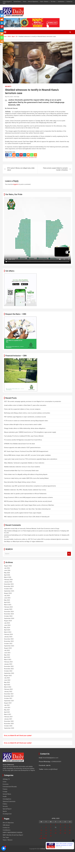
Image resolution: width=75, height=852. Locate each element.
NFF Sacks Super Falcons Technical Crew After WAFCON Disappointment (26, 451)
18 (60, 830)
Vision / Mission (44, 1)
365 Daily (16, 96)
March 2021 (7, 714)
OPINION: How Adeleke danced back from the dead (19, 444)
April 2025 (7, 602)
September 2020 (9, 728)
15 (46, 830)
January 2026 (8, 582)
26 (65, 833)
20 (70, 830)
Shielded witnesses (22, 157)
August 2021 (8, 703)
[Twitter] (10, 154)
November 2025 (9, 586)
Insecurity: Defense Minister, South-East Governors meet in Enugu (39, 528)
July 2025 (7, 595)
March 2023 (7, 659)
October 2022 (8, 671)
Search (69, 554)
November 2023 (9, 641)
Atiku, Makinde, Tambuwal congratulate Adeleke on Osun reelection (24, 463)
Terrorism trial (32, 157)
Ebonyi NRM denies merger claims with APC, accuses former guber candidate (27, 455)
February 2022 (8, 689)
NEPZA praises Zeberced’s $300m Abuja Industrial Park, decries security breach (28, 501)
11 (60, 827)
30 (50, 836)
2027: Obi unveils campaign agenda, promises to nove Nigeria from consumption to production (32, 401)
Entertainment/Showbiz (10, 786)
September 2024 (9, 618)
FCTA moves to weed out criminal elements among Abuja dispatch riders (26, 420)
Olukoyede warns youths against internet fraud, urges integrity (22, 513)
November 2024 (9, 614)
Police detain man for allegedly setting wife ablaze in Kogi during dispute (25, 474)
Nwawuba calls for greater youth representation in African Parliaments (25, 493)
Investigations (7, 799)
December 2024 (9, 611)
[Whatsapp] (31, 154)
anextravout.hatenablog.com (12, 535)
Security (8, 86)
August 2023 (8, 648)
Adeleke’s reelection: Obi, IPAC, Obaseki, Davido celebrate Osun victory (25, 490)
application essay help (10, 528)
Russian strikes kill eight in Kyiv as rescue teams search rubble (23, 424)
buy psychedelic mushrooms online (14, 539)
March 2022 (7, 687)
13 (70, 827)
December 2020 (9, 721)
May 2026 (7, 573)
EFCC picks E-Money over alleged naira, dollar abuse (21, 169)
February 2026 (8, 579)
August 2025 (8, 593)
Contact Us (69, 1)
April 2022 (7, 685)
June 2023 (7, 653)
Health (5, 796)
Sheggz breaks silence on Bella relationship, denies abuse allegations (24, 428)
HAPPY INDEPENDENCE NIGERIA (12, 832)
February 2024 (8, 634)
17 (55, 830)
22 (46, 833)
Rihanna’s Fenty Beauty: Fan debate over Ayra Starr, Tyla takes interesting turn (27, 509)
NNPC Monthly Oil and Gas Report (13, 835)
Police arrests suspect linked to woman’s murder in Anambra (55, 169)
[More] (35, 154)
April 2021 (7, 712)
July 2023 (7, 650)
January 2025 (8, 609)
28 (41, 836)
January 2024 (8, 637)
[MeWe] (24, 154)
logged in (15, 184)
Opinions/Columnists (9, 801)
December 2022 (9, 666)
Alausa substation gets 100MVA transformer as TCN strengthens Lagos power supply (30, 432)
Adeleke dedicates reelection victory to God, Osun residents (22, 467)
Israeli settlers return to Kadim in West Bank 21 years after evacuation (25, 405)
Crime (4, 782)
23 (50, 833)
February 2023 (8, 662)
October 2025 (8, 589)
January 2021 (8, 719)
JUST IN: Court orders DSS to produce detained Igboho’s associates (48, 539)
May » (45, 838)
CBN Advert (6, 825)
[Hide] (0, 44)
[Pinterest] (21, 154)
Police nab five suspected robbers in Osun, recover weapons (22, 409)
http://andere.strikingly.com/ (12, 531)
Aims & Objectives (33, 1)
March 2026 (7, 577)
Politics (5, 804)
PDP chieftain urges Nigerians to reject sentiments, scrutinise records (25, 417)
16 (50, 830)
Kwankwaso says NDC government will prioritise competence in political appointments (30, 486)
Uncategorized (7, 814)
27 (70, 833)
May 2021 (7, 710)
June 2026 (7, 570)
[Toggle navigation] (5, 32)
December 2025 (9, 584)
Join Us (48, 765)
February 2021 (8, 717)
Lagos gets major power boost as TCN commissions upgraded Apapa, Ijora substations (30, 459)
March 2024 (7, 632)
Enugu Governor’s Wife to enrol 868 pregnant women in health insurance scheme (28, 497)
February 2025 (8, 607)
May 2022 (7, 682)
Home (24, 1)
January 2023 (8, 664)
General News (17, 1)
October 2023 (8, 643)
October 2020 (8, 726)
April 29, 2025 (9, 96)
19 (65, 830)
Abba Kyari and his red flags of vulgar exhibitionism (28, 541)
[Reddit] (14, 154)
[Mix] (28, 154)
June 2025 (7, 598)
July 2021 (7, 705)
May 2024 (7, 627)
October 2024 (8, 616)
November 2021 (9, 696)
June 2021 (7, 707)
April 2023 (7, 657)
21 (41, 833)
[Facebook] (6, 154)
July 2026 (7, 568)
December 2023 (9, 639)
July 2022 (7, 678)
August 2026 (8, 566)
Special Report (7, 809)
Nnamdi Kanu (12, 157)
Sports (5, 811)
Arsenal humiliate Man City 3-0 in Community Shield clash (21, 470)
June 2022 (7, 680)
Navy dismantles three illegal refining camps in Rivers (20, 482)
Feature (5, 789)
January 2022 (8, 691)
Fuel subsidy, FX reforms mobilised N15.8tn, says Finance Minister (24, 436)
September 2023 (9, 646)
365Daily (42, 849)
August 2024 (8, 621)
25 (60, 833)
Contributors (61, 1)
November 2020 (9, 723)
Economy (5, 784)
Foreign (5, 791)
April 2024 (7, 630)
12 (65, 827)
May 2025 (7, 600)
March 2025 (7, 605)
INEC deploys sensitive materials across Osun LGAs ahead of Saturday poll (26, 516)
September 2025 (9, 591)
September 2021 (9, 701)
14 (41, 830)
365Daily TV (6, 779)
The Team (53, 1)
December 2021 (9, 694)
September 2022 (9, 673)
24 (55, 833)
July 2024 (7, 623)
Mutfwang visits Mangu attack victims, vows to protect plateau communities (27, 413)
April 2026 (7, 575)
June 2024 (7, 625)
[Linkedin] (17, 154)
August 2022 (8, 675)
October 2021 (8, 698)
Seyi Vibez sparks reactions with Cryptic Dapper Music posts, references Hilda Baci (29, 505)
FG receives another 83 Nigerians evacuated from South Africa (23, 440)
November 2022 (9, 669)
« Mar (40, 838)
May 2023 (7, 655)
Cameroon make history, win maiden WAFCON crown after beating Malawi (26, 478)
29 (46, 836)
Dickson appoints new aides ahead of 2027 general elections (22, 447)
